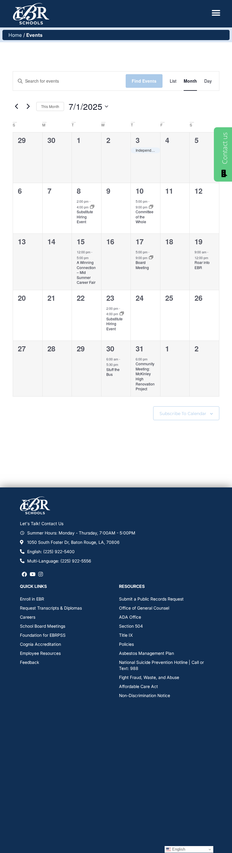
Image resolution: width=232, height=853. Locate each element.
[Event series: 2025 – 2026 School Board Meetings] (151, 257)
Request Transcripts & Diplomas (51, 607)
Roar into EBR (202, 265)
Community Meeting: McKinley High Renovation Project (145, 376)
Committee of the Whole (144, 216)
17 (139, 241)
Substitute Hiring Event (85, 216)
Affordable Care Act (138, 686)
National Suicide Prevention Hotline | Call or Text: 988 (161, 665)
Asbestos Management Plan (146, 653)
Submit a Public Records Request (151, 598)
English (178, 849)
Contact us (224, 148)
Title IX (126, 635)
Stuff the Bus (113, 372)
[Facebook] (24, 574)
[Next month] (28, 106)
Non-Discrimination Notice (144, 695)
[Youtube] (32, 574)
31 (139, 348)
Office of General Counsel (144, 607)
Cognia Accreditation (40, 644)
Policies (126, 644)
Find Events (144, 81)
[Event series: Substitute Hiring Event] (92, 207)
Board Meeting (142, 265)
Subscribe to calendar (183, 413)
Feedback (29, 662)
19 (198, 241)
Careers (27, 617)
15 (81, 241)
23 (110, 298)
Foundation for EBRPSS (43, 635)
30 (110, 348)
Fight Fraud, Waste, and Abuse (149, 677)
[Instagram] (41, 574)
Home (15, 35)
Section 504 (131, 626)
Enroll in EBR (32, 598)
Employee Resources (40, 653)
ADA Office (130, 617)
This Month (50, 106)
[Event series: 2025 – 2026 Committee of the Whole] (151, 207)
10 (139, 191)
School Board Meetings (42, 626)
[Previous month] (16, 106)
